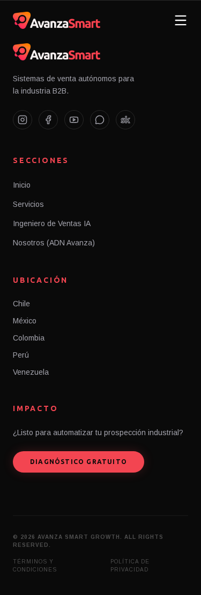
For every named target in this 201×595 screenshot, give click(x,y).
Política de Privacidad (130, 566)
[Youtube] (74, 119)
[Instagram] (22, 119)
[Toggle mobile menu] (180, 20)
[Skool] (125, 119)
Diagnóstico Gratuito (78, 461)
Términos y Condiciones (35, 566)
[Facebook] (48, 119)
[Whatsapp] (99, 119)
